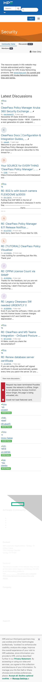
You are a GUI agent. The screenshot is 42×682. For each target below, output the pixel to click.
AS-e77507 (7, 230)
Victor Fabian (7, 438)
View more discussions (11, 378)
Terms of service (9, 608)
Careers (6, 594)
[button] (39, 639)
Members (7, 48)
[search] (18, 8)
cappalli (6, 142)
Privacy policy (8, 605)
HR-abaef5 (5, 424)
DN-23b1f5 (8, 197)
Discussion (25, 44)
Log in (31, 19)
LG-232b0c (8, 253)
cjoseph (4, 410)
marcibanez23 (9, 114)
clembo (4, 465)
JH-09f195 (7, 364)
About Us (6, 591)
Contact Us (7, 598)
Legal (5, 612)
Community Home (8, 44)
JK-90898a (7, 278)
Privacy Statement (22, 659)
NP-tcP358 (7, 339)
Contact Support (9, 628)
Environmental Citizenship (12, 601)
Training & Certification (11, 631)
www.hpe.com (20, 72)
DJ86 (5, 172)
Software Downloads (10, 635)
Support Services (9, 624)
